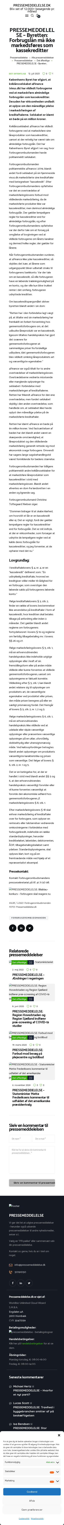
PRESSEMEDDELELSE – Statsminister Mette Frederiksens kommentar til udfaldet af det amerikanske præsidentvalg (31, 1098)
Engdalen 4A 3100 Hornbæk (17, 1314)
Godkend (32, 1491)
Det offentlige (43, 60)
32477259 (20, 1320)
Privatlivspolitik (37, 1518)
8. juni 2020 (18, 1006)
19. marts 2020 (19, 1045)
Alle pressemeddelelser (43, 58)
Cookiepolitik (24, 1518)
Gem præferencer (32, 1509)
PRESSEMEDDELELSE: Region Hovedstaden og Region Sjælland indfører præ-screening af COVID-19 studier (30, 1019)
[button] (59, 1435)
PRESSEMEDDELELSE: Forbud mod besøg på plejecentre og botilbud (28, 1053)
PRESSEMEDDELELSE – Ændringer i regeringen (28, 976)
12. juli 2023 (34, 73)
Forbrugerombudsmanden (28, 918)
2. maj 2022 (18, 969)
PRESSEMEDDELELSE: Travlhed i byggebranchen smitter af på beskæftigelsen (33, 1411)
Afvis (32, 1500)
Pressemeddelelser (23, 60)
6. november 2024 (21, 1085)
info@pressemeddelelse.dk (30, 1265)
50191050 (20, 1272)
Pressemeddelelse (19, 57)
